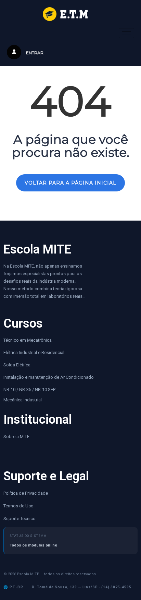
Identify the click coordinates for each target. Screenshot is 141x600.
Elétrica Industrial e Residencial (33, 352)
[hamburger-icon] (126, 33)
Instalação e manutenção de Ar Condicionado (48, 377)
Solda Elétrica (16, 364)
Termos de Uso (18, 505)
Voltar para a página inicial (70, 183)
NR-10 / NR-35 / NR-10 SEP (29, 389)
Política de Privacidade (25, 493)
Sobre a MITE (16, 436)
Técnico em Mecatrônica (27, 340)
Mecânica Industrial (22, 399)
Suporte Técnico (19, 518)
